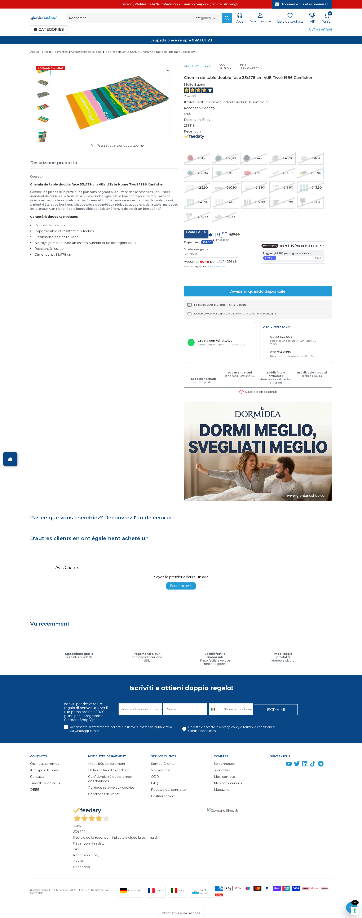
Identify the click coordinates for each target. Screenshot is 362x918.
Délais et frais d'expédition (108, 770)
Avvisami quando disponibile (258, 291)
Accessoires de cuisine (86, 51)
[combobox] (215, 709)
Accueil (35, 51)
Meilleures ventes (56, 51)
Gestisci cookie (162, 796)
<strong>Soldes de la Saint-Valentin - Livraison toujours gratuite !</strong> (180, 4)
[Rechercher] (227, 18)
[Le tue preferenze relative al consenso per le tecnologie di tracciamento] (355, 911)
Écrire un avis (181, 586)
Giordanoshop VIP (216, 266)
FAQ (154, 783)
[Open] (10, 459)
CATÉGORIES (51, 29)
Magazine (221, 790)
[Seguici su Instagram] (281, 765)
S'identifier (222, 770)
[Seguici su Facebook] (273, 765)
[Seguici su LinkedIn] (305, 765)
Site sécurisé (161, 770)
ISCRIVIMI (276, 709)
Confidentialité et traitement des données (110, 779)
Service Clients (162, 764)
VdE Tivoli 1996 (197, 66)
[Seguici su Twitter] (297, 765)
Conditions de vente (104, 794)
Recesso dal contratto (168, 790)
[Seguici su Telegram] (321, 765)
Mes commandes (228, 783)
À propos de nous (44, 770)
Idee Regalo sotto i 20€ (121, 51)
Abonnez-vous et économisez (305, 4)
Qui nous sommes (44, 764)
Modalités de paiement (106, 764)
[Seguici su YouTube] (289, 765)
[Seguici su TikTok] (313, 765)
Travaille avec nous (45, 783)
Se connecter (224, 764)
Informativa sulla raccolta (181, 913)
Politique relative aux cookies (111, 787)
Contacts (37, 777)
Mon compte (224, 777)
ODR (155, 777)
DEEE (34, 790)
